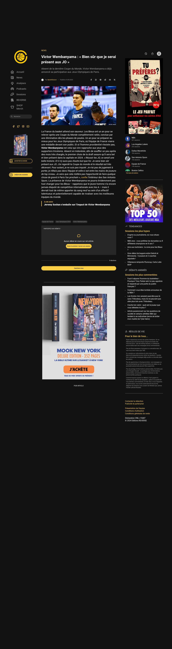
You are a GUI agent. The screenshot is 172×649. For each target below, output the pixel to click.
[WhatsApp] (95, 80)
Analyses (21, 83)
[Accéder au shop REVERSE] (152, 54)
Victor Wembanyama (80, 221)
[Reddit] (105, 80)
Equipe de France (47, 221)
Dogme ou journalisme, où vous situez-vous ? (143, 236)
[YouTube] (28, 127)
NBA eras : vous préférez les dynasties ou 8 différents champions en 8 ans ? (145, 242)
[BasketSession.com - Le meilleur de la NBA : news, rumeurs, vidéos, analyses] (20, 56)
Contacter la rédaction (134, 401)
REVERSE (21, 100)
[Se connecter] (159, 54)
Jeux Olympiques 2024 (63, 221)
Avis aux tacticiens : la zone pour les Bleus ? (144, 248)
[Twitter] (18, 127)
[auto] (146, 54)
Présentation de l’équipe (135, 408)
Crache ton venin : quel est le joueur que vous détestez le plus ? (143, 306)
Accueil (20, 72)
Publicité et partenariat (134, 404)
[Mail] (110, 80)
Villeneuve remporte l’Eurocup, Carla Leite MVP (144, 263)
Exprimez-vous (78, 268)
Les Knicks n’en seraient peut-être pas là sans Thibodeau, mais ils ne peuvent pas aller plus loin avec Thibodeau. (144, 299)
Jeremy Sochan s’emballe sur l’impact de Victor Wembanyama (77, 204)
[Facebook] (91, 80)
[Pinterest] (100, 80)
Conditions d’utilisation (134, 411)
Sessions (21, 94)
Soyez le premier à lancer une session (78, 246)
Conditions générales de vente (137, 413)
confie (84, 177)
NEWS (43, 50)
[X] (114, 80)
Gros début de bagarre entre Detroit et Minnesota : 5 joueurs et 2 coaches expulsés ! (142, 256)
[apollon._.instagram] (23, 127)
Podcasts (21, 88)
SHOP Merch (19, 107)
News (19, 77)
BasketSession (52, 80)
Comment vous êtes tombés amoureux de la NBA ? (144, 291)
